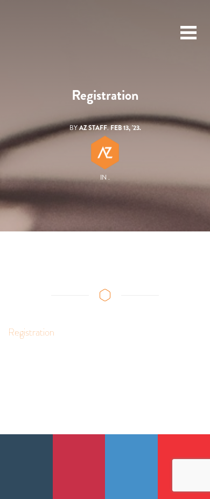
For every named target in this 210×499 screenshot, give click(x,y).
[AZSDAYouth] (30, 33)
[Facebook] (26, 466)
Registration (31, 332)
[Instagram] (79, 466)
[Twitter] (131, 466)
